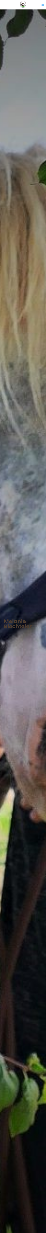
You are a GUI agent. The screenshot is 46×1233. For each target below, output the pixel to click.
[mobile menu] (43, 5)
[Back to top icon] (41, 1228)
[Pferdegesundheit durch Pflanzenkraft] (23, 4)
